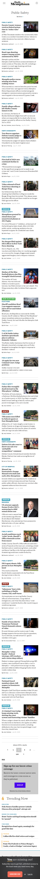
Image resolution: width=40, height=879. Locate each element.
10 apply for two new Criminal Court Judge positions (11, 363)
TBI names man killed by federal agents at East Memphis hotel (11, 419)
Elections (6, 301)
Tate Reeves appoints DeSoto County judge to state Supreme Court (11, 136)
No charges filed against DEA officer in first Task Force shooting (12, 244)
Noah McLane (7, 526)
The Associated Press (9, 640)
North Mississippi (9, 131)
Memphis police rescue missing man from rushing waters (11, 82)
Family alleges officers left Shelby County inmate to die (11, 109)
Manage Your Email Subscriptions (20, 791)
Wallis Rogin (6, 176)
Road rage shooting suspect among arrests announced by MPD (11, 55)
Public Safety (7, 22)
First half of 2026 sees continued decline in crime (11, 162)
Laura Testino (7, 203)
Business (5, 502)
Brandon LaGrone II (8, 44)
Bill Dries (5, 325)
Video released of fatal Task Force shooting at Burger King (11, 187)
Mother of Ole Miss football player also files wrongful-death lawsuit (11, 274)
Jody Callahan (7, 125)
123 (17, 754)
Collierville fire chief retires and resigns (18, 836)
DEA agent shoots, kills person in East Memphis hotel (12, 566)
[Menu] (4, 3)
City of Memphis (8, 466)
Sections (19, 16)
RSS (3, 760)
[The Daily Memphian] (20, 3)
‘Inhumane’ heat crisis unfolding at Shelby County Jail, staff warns (12, 591)
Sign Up (20, 785)
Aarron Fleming (16, 125)
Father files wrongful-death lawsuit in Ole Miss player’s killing (11, 389)
